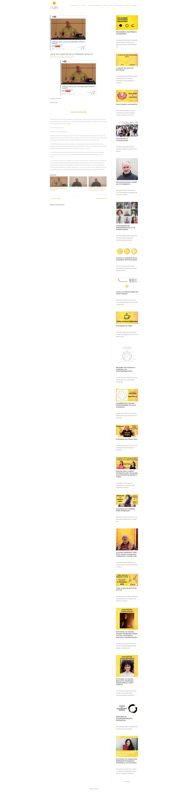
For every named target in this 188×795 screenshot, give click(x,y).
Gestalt (59, 57)
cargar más (127, 781)
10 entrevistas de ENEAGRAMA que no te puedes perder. (125, 227)
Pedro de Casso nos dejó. (75, 187)
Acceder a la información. (79, 112)
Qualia (72, 57)
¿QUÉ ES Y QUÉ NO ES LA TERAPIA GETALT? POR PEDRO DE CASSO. (58, 189)
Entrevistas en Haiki (124, 326)
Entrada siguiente (101, 198)
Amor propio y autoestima (126, 104)
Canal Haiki (53, 57)
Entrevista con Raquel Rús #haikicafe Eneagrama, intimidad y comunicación (126, 761)
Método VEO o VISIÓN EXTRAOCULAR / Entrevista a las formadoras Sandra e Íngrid (127, 474)
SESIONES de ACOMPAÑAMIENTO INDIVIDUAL (124, 718)
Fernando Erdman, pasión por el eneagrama (126, 183)
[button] (78, 5)
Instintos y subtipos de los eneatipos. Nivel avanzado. (126, 259)
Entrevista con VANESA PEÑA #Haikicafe (125, 510)
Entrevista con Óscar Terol (126, 439)
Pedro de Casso (65, 57)
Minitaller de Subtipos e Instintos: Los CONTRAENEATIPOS (125, 369)
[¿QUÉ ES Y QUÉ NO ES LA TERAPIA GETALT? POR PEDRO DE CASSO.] (59, 181)
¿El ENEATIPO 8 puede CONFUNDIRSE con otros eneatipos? (126, 405)
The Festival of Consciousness (122, 139)
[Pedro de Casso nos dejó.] (78, 181)
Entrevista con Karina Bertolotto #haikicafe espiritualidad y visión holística (124, 681)
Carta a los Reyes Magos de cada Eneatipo (127, 293)
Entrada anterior (55, 198)
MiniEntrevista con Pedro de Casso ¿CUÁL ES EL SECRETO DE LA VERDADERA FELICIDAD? (97, 189)
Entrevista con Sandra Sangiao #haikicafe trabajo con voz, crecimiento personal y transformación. (127, 634)
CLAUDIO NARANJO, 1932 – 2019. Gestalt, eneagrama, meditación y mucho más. (127, 554)
